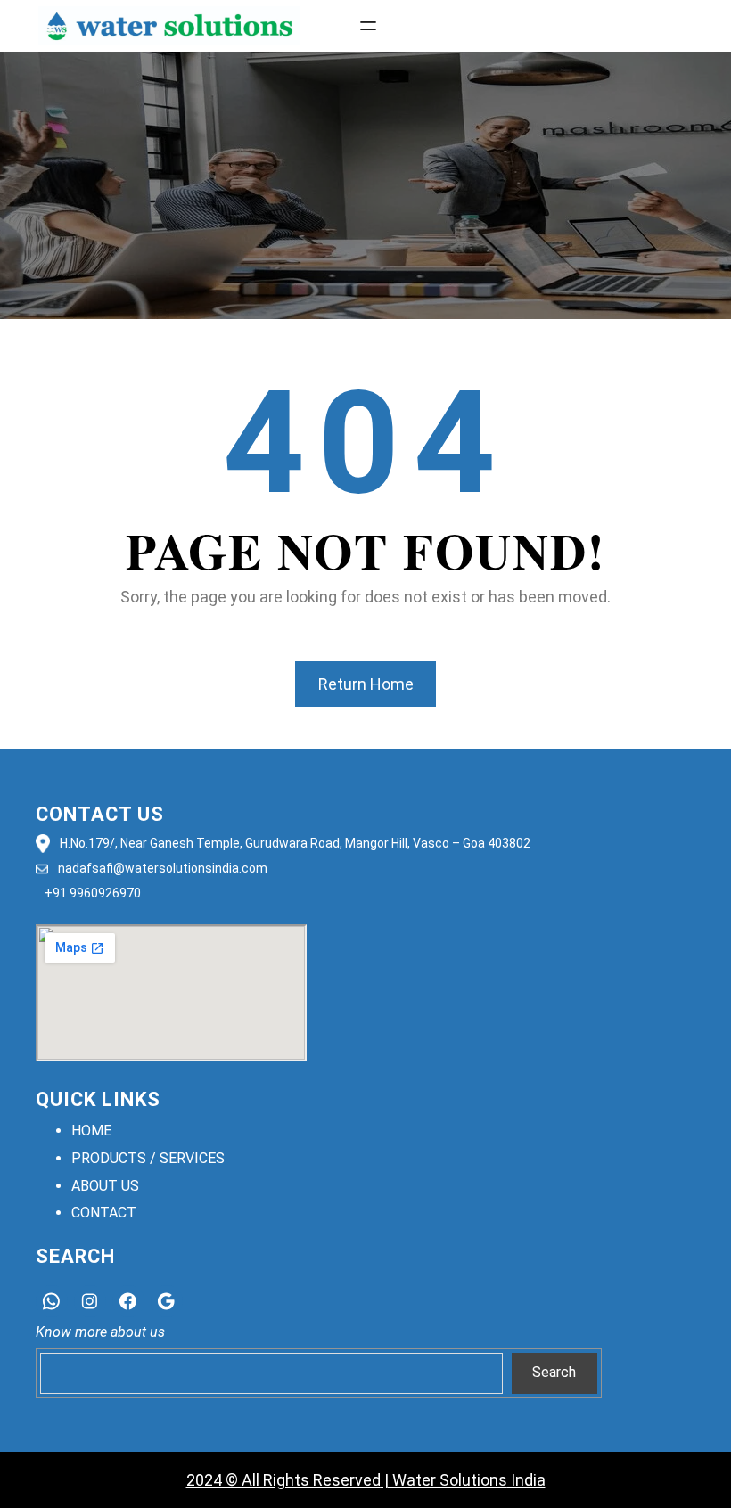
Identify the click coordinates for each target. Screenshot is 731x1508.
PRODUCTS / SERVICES (148, 1158)
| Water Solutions (444, 1480)
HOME (91, 1130)
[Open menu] (368, 25)
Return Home (366, 684)
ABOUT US (105, 1185)
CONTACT (103, 1212)
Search (554, 1372)
